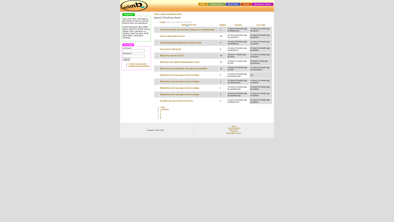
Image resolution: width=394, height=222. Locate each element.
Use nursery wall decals (170, 49)
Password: (128, 53)
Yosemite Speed (216, 4)
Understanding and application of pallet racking (180, 43)
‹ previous (164, 109)
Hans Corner (233, 4)
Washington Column (262, 4)
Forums (246, 4)
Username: (128, 48)
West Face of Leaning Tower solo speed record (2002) (183, 69)
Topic (183, 25)
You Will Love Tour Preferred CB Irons (176, 101)
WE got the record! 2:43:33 (171, 56)
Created (237, 25)
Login (162, 22)
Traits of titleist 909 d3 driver (172, 36)
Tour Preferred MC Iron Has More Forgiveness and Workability (187, 30)
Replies (222, 25)
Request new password (139, 66)
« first (162, 107)
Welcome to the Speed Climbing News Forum (179, 62)
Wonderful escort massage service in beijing (179, 75)
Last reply (260, 25)
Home (202, 4)
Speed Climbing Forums (171, 14)
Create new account (137, 64)
